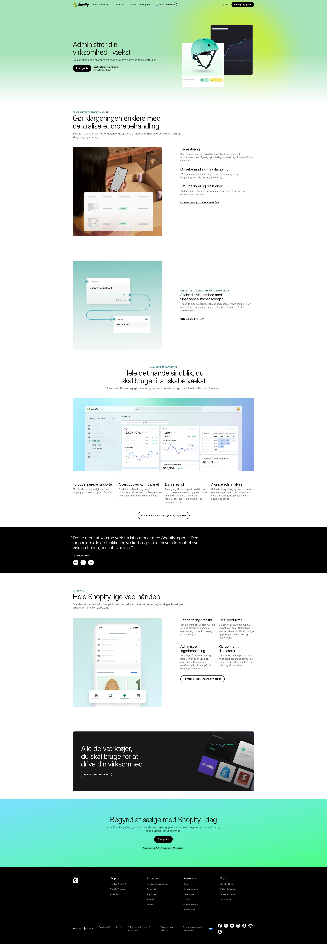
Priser (133, 4)
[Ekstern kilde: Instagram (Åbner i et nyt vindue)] (238, 926)
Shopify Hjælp (226, 884)
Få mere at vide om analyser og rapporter (163, 515)
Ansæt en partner (228, 894)
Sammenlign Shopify (192, 889)
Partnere (150, 899)
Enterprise (145, 4)
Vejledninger (189, 894)
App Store (151, 894)
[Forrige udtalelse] (75, 562)
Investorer (114, 894)
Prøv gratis (82, 68)
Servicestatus (226, 899)
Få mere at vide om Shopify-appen (202, 678)
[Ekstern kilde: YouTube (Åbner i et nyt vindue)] (232, 926)
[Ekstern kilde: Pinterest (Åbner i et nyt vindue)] (220, 932)
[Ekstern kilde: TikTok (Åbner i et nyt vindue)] (244, 926)
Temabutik (151, 889)
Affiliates (151, 904)
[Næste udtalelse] (91, 562)
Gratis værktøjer (190, 904)
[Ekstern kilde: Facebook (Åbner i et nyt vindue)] (220, 926)
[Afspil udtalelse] (83, 562)
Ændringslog (189, 909)
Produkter (119, 4)
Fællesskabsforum (228, 889)
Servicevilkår (105, 927)
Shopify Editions (117, 889)
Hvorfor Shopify (100, 4)
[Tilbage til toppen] (75, 880)
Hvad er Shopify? (118, 884)
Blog (185, 884)
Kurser (186, 899)
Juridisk (119, 927)
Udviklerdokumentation (157, 884)
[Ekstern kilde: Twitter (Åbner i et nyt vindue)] (226, 926)
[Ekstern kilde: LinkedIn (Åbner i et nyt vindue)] (250, 926)
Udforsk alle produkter (96, 774)
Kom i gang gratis (242, 4)
